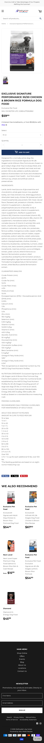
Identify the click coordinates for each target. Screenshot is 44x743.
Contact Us (22, 671)
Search (9, 717)
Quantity (5, 141)
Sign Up (22, 710)
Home (4, 23)
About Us (22, 665)
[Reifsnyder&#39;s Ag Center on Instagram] (40, 724)
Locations (22, 668)
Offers (22, 656)
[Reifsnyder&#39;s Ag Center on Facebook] (37, 724)
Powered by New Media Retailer (21, 731)
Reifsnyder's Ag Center (24, 729)
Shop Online (22, 653)
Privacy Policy (19, 717)
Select (4, 130)
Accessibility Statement (28, 719)
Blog (22, 662)
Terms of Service (12, 719)
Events (22, 659)
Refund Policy (31, 717)
